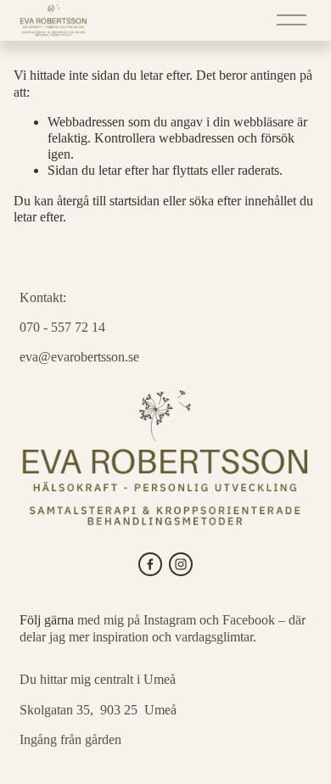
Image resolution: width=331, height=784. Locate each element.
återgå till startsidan (108, 200)
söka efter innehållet (242, 200)
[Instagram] (181, 564)
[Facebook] (150, 564)
